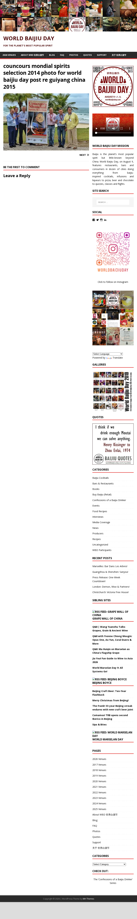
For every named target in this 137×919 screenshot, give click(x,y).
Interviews (97, 516)
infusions (122, 176)
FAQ (62, 55)
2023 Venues (99, 797)
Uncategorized (100, 544)
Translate (118, 357)
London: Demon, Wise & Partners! (110, 586)
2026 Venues (9, 55)
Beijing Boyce (101, 683)
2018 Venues (99, 770)
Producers (97, 533)
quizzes (99, 183)
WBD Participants (101, 550)
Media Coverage (101, 522)
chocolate (128, 180)
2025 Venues (99, 809)
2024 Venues (99, 803)
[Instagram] (101, 220)
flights (121, 183)
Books (95, 489)
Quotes (87, 55)
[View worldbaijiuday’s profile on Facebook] (93, 220)
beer (114, 180)
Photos (73, 55)
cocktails (108, 176)
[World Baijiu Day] (68, 29)
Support (102, 55)
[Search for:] (112, 202)
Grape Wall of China (107, 618)
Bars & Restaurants (103, 483)
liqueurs (96, 180)
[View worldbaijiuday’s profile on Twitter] (97, 220)
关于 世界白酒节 (119, 55)
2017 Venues (99, 764)
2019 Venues (99, 775)
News (95, 527)
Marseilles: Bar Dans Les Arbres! (109, 566)
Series (113, 883)
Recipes (96, 539)
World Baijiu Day (109, 161)
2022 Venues (99, 792)
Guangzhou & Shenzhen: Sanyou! (110, 571)
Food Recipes (99, 511)
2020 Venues (99, 781)
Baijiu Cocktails (100, 477)
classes (109, 183)
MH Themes (88, 898)
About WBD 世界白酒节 (32, 55)
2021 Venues (99, 786)
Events (96, 505)
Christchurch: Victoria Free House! (110, 592)
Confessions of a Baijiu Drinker (109, 500)
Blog (52, 55)
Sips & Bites (99, 724)
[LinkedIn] (105, 220)
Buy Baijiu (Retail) (101, 494)
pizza (108, 180)
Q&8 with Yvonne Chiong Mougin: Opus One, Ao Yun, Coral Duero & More (112, 640)
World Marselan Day (107, 739)
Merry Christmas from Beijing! (110, 700)
